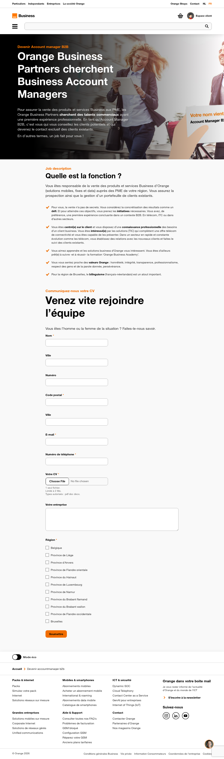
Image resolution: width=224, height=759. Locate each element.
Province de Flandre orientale (69, 570)
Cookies (207, 753)
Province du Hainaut (63, 577)
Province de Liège (62, 555)
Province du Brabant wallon (68, 606)
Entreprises (53, 3)
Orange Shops (179, 3)
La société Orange (74, 3)
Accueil (17, 669)
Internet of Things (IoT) (126, 705)
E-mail (50, 434)
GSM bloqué (70, 728)
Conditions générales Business (101, 753)
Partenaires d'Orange (126, 723)
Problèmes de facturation (78, 723)
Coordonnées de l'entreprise (184, 753)
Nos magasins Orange (127, 728)
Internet (17, 695)
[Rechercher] (207, 26)
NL (204, 3)
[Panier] (180, 16)
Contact (194, 3)
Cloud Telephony (123, 690)
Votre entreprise (56, 504)
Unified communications (27, 732)
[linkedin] (175, 715)
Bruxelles (56, 621)
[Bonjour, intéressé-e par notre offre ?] (209, 744)
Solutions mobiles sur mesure (30, 718)
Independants (36, 3)
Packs (16, 686)
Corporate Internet (23, 723)
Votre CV (51, 474)
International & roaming (77, 695)
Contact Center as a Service (130, 695)
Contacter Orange (124, 718)
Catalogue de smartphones (79, 705)
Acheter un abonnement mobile (82, 690)
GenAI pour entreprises (127, 700)
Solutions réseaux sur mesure (30, 700)
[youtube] (185, 715)
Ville (48, 355)
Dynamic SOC (121, 686)
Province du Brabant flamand (69, 599)
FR (210, 3)
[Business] (15, 26)
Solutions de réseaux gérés (29, 728)
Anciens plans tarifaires (77, 742)
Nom (49, 335)
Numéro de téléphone (60, 454)
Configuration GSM (74, 732)
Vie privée (126, 753)
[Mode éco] (16, 657)
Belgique (56, 548)
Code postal (54, 395)
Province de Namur (63, 592)
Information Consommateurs (150, 753)
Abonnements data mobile (79, 700)
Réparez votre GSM (74, 737)
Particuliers (19, 3)
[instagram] (166, 715)
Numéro (51, 375)
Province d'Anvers (62, 562)
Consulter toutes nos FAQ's (79, 718)
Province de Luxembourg (66, 584)
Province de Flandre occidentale (71, 614)
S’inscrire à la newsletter (184, 697)
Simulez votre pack (24, 690)
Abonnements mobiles (76, 686)
